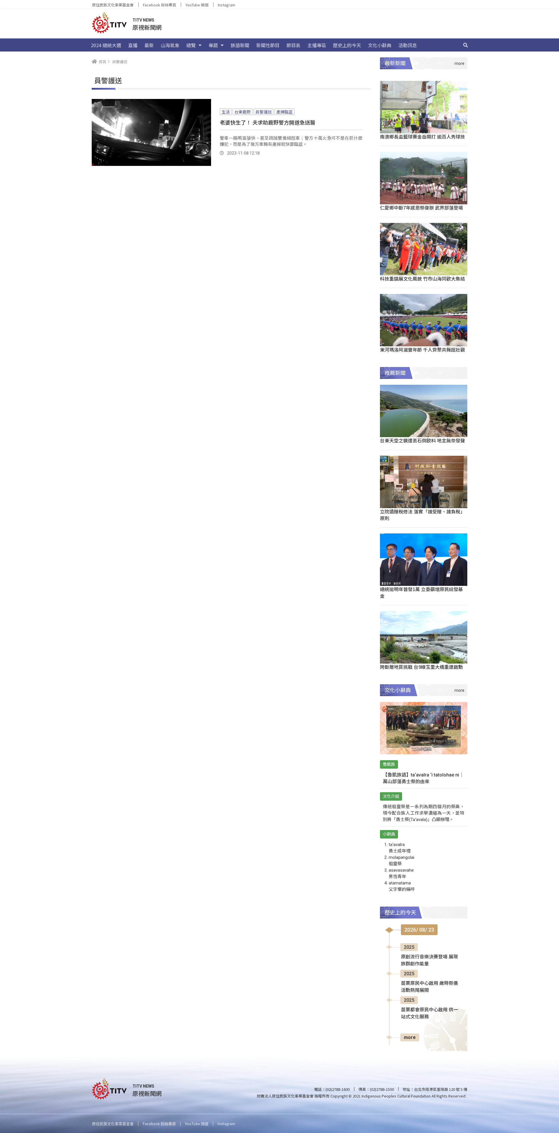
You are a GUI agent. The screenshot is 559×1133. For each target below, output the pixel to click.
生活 (226, 112)
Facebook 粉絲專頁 (159, 5)
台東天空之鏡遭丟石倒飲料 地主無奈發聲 (422, 440)
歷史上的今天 (347, 45)
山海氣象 (170, 45)
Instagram (226, 5)
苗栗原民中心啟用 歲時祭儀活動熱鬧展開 (429, 986)
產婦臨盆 (284, 112)
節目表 (293, 45)
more (410, 1037)
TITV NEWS (143, 20)
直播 (132, 45)
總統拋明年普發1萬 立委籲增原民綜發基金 (421, 592)
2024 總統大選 (106, 45)
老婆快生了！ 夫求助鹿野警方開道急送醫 (267, 122)
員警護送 (263, 112)
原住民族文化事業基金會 (113, 5)
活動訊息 (407, 45)
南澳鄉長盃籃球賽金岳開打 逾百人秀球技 (422, 136)
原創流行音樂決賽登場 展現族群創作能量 (429, 960)
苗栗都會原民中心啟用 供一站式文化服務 (429, 1013)
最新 (149, 45)
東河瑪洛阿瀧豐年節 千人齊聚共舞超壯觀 (422, 349)
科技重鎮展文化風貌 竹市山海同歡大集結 (422, 278)
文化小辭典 (379, 45)
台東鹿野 (242, 112)
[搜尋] (465, 45)
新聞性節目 (268, 45)
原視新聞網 (147, 27)
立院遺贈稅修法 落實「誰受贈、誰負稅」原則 (422, 515)
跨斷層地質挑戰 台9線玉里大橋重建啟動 (421, 666)
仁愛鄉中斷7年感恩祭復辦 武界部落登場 (421, 207)
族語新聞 (240, 45)
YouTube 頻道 (196, 5)
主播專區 (316, 45)
